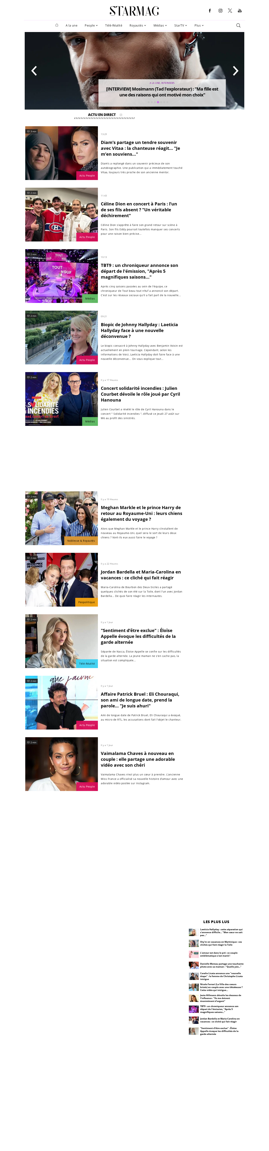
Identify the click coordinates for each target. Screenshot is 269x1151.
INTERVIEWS (168, 83)
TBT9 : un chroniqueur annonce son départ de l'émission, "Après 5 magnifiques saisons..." (139, 271)
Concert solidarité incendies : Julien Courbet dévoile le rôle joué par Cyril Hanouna (140, 394)
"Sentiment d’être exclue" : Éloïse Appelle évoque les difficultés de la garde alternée (138, 636)
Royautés (136, 25)
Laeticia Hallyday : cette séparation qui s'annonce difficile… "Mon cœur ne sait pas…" (221, 932)
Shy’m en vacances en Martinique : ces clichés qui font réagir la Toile (221, 943)
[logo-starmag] (134, 11)
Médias (159, 25)
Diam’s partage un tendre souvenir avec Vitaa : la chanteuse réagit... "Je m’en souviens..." (140, 148)
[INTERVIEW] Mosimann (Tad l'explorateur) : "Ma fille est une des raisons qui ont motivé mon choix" (162, 92)
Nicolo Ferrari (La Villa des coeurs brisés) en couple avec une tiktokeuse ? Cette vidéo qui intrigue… (221, 987)
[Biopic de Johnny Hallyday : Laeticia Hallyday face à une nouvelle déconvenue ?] (61, 337)
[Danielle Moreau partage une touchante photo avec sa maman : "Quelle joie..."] (194, 965)
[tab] (149, 102)
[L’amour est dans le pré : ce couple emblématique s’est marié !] (194, 954)
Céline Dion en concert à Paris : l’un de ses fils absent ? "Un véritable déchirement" (139, 209)
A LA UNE (155, 83)
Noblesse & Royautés (81, 540)
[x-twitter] (230, 12)
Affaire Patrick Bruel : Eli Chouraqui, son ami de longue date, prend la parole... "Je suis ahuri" (140, 700)
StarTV (179, 25)
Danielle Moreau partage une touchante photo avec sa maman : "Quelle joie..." (222, 965)
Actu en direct (102, 115)
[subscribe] (121, 115)
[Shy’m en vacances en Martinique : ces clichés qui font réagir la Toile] (194, 943)
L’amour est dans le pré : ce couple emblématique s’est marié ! (219, 954)
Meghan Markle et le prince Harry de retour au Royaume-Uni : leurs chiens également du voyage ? (141, 513)
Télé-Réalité (113, 25)
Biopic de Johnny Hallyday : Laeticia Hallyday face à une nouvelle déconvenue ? (139, 330)
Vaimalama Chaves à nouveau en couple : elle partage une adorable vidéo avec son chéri (138, 759)
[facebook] (210, 13)
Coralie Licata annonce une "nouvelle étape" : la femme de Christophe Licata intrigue (221, 976)
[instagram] (220, 13)
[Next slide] (235, 70)
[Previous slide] (34, 70)
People (90, 25)
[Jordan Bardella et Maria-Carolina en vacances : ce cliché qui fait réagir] (61, 580)
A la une (71, 25)
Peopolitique (86, 602)
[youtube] (239, 13)
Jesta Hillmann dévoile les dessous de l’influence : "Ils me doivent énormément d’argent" (220, 998)
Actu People (87, 175)
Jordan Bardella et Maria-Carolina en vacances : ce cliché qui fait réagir (141, 575)
